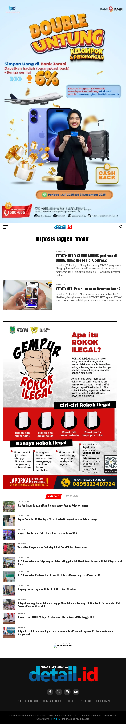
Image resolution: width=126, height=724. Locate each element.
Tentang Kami (85, 701)
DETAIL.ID (55, 719)
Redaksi (71, 701)
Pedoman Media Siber (52, 701)
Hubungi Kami (103, 701)
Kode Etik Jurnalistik (27, 701)
